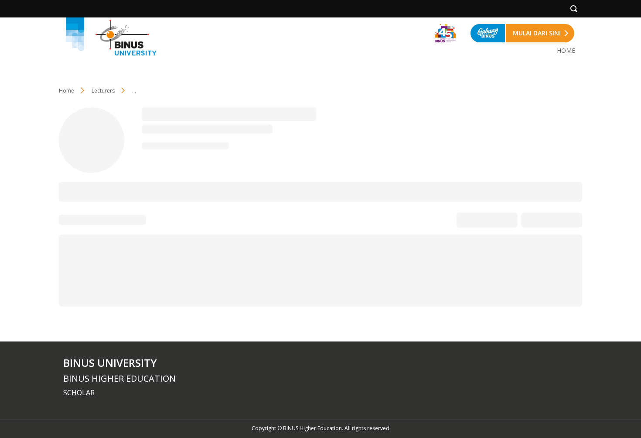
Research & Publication (129, 191)
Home (66, 90)
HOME (566, 50)
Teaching (72, 191)
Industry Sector (389, 191)
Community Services (203, 191)
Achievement (441, 191)
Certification (338, 191)
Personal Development (276, 191)
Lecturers (103, 90)
